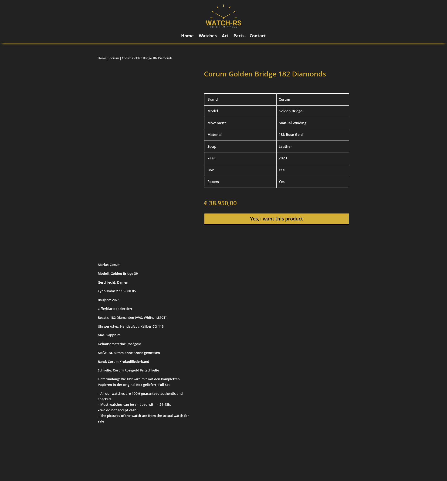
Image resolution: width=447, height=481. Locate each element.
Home (187, 36)
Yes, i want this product (276, 219)
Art (225, 36)
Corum (114, 58)
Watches (208, 36)
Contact (258, 36)
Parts (239, 36)
